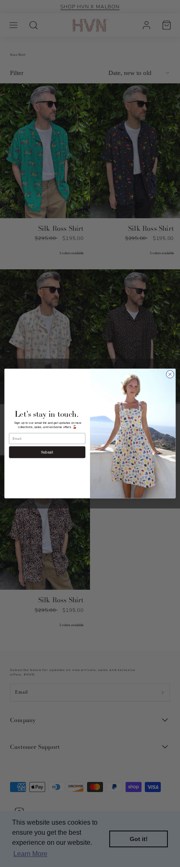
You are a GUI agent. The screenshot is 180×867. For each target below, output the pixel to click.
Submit (47, 451)
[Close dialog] (170, 374)
